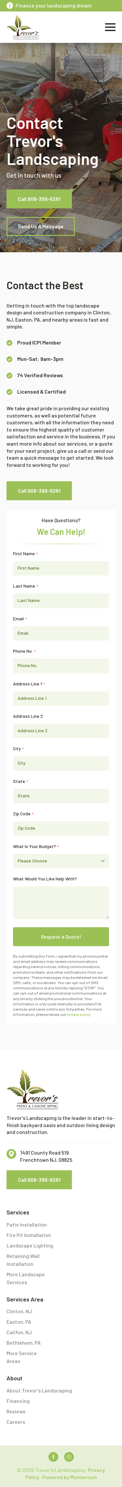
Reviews (16, 1411)
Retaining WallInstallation (23, 1260)
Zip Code (23, 813)
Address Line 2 (28, 716)
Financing (18, 1401)
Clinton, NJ (19, 1311)
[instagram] (69, 1457)
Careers (16, 1422)
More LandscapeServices (26, 1278)
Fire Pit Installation (29, 1235)
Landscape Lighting (30, 1245)
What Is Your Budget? (36, 846)
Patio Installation (27, 1224)
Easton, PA (19, 1322)
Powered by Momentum (69, 1477)
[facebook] (53, 1457)
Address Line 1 (29, 684)
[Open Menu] (110, 27)
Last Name (25, 586)
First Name (25, 553)
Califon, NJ (19, 1332)
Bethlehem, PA (24, 1342)
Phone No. (24, 651)
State (20, 781)
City (18, 748)
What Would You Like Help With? (45, 878)
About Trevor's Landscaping (39, 1390)
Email (20, 618)
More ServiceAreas (22, 1357)
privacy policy (78, 1014)
